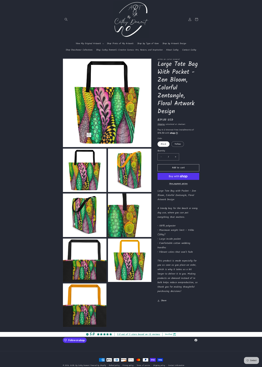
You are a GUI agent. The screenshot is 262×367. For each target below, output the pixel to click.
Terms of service (143, 365)
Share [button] (163, 300)
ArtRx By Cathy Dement (80, 365)
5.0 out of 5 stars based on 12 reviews (138, 334)
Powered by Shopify (98, 365)
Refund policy (114, 365)
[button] (66, 19)
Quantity (161, 150)
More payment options (178, 183)
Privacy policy (128, 365)
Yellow (178, 144)
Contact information (176, 365)
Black (163, 144)
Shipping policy (159, 365)
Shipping (161, 124)
